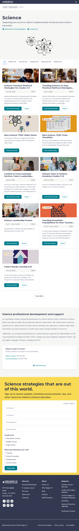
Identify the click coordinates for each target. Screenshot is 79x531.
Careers (45, 494)
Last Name (10, 415)
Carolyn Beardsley (11, 359)
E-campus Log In (28, 488)
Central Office (11, 463)
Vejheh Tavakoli (10, 356)
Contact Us (34, 29)
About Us (45, 485)
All (4, 61)
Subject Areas (13, 7)
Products (25, 498)
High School (10, 445)
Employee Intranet (68, 511)
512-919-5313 (7, 496)
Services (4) (23, 61)
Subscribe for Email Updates (15, 29)
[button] (76, 2)
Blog (43, 491)
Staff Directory (39, 365)
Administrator (11, 459)
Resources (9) (46, 61)
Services (25, 491)
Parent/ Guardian (12, 456)
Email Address (11, 422)
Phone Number (11, 429)
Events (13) (12, 61)
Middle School (11, 442)
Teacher (9, 453)
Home (5, 7)
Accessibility (70, 525)
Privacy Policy (59, 525)
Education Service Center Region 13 (7, 2)
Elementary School (13, 438)
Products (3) (34, 61)
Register (27, 108)
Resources (26, 494)
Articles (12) (58, 61)
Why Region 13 (47, 488)
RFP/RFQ (65, 501)
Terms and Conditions (45, 525)
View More (39, 296)
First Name (10, 408)
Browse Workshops (29, 485)
